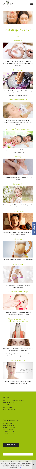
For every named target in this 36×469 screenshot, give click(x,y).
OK (20, 467)
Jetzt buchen (11, 444)
